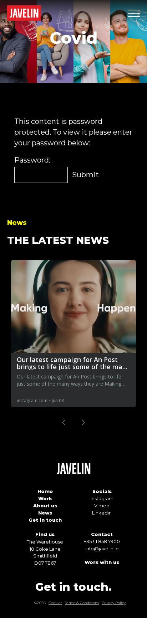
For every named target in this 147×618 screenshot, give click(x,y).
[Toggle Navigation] (134, 13)
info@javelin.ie (102, 548)
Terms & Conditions (82, 602)
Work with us (102, 562)
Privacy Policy (114, 602)
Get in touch (45, 520)
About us (45, 505)
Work (45, 498)
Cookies (55, 602)
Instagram (102, 498)
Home (45, 491)
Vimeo (102, 505)
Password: (32, 160)
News (45, 513)
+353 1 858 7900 (102, 541)
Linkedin (102, 513)
